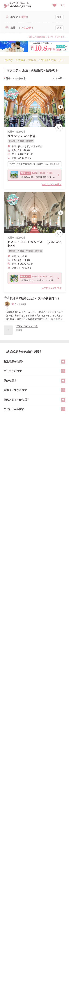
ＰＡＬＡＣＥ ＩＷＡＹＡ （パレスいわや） (34, 244)
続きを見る (54, 164)
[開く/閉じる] (63, 362)
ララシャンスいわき (22, 136)
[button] (34, 122)
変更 (59, 16)
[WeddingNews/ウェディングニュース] (17, 6)
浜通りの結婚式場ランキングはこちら (46, 36)
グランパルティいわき (27, 326)
